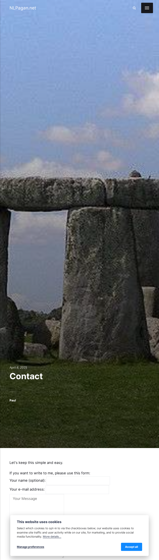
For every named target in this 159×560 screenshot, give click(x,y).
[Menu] (147, 8)
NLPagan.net (23, 7)
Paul (13, 400)
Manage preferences (30, 546)
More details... (52, 536)
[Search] (134, 7)
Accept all (131, 546)
